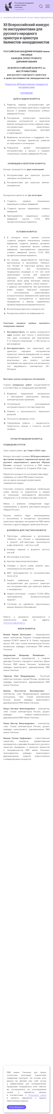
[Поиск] (41, 6)
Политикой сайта (37, 1095)
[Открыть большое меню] (47, 6)
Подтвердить (16, 1107)
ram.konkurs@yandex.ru (14, 623)
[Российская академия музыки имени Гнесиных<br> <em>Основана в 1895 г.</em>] (18, 6)
